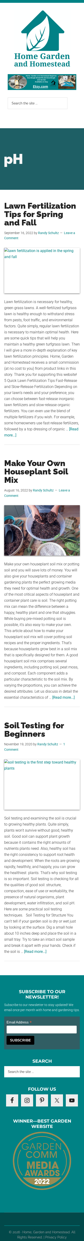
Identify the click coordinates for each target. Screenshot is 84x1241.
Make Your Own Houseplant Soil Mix (36, 471)
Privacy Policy (56, 1237)
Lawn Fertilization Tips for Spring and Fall (40, 214)
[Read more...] (63, 697)
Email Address (19, 1022)
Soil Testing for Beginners (34, 730)
